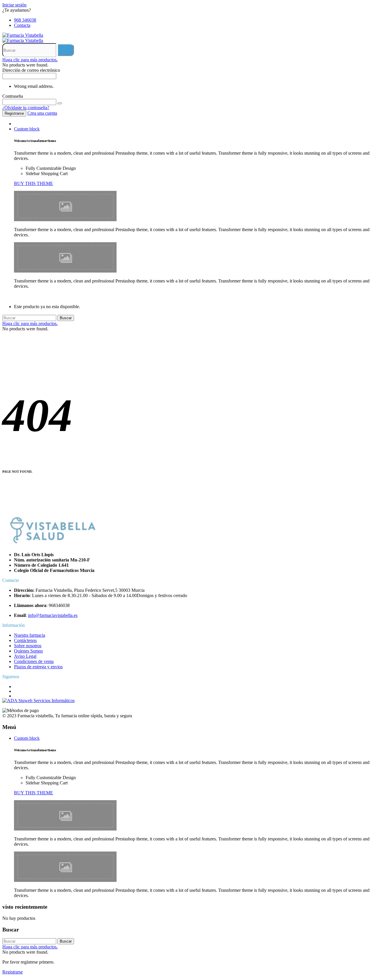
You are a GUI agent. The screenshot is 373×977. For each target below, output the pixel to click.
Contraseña (12, 96)
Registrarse (14, 113)
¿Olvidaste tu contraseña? (25, 107)
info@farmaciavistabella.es (53, 615)
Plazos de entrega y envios (38, 666)
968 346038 (25, 20)
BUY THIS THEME (33, 183)
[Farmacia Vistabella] (22, 35)
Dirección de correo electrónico (31, 70)
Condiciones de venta (34, 661)
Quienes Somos (28, 650)
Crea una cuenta (42, 113)
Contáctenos (25, 640)
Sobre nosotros (27, 645)
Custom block (27, 128)
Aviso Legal (25, 656)
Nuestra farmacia (29, 635)
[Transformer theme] (65, 219)
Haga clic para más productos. (30, 59)
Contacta (22, 25)
